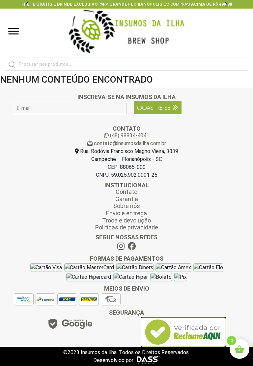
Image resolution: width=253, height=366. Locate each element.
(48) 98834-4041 (129, 135)
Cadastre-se (154, 108)
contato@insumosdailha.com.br (129, 143)
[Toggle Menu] (13, 31)
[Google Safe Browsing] (70, 325)
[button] (27, 4)
